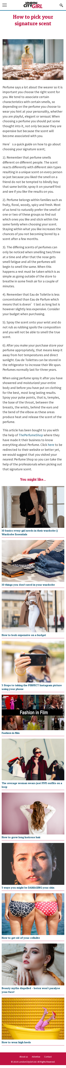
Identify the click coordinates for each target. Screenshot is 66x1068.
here (51, 444)
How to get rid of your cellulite (21, 937)
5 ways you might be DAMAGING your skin (28, 887)
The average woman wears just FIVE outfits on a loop (32, 784)
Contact (48, 1056)
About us (23, 1056)
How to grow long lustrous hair (21, 837)
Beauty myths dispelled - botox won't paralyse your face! (31, 990)
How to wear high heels (16, 1042)
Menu (4, 5)
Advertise (36, 1056)
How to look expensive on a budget (24, 635)
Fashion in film (11, 733)
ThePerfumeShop (31, 435)
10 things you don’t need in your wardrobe (28, 584)
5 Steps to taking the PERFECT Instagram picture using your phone (32, 687)
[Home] (33, 7)
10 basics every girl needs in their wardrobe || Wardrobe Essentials (30, 532)
